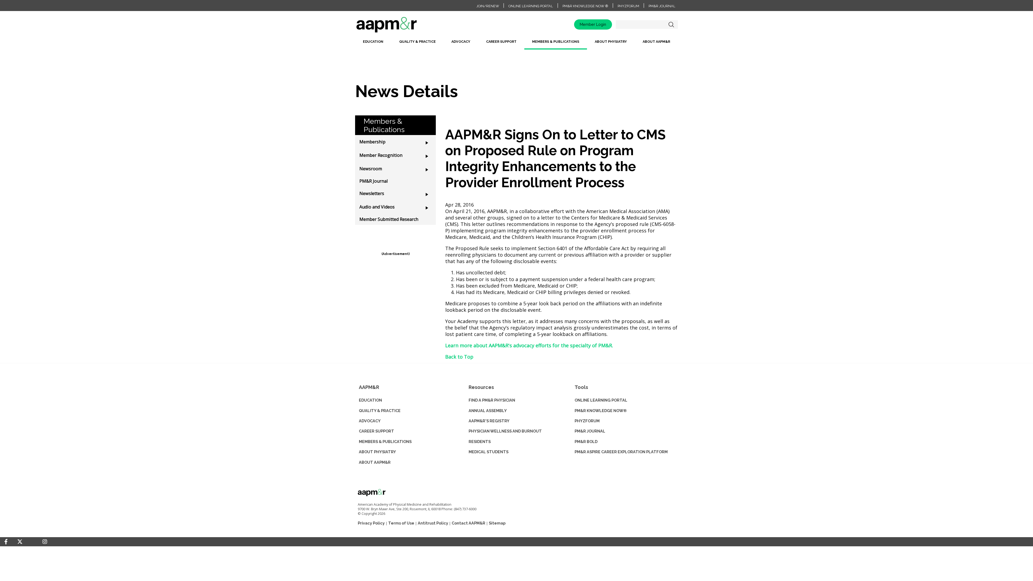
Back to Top (459, 356)
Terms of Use (401, 523)
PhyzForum (628, 6)
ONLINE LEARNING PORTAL (601, 400)
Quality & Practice (417, 42)
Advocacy (460, 42)
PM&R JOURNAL (590, 431)
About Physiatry (611, 42)
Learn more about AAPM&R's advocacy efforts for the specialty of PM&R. (529, 345)
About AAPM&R (656, 42)
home (403, 26)
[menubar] (516, 43)
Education (373, 42)
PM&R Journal (662, 6)
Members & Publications (555, 42)
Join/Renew (487, 6)
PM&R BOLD (586, 441)
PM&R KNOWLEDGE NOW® (601, 410)
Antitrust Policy (433, 523)
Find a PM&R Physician (492, 400)
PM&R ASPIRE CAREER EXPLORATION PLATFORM (621, 451)
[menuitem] (373, 43)
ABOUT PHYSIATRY (377, 451)
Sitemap (497, 523)
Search (671, 24)
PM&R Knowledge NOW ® (585, 6)
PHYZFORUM (587, 421)
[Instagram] (45, 542)
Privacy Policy (371, 523)
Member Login (593, 24)
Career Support (501, 42)
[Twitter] (20, 542)
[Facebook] (6, 542)
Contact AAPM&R (468, 523)
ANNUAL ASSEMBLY (488, 410)
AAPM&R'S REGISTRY (489, 421)
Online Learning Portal (530, 6)
